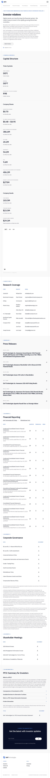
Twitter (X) (5, 765)
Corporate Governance (44, 5)
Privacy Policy (32, 743)
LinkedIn (5, 767)
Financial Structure (6, 5)
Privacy (28, 765)
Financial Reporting (33, 5)
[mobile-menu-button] (47, 2)
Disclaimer (29, 763)
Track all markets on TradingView (10, 272)
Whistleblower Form (25, 420)
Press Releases (25, 5)
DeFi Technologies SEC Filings (10, 420)
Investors (5, 763)
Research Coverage (16, 5)
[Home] (4, 2)
